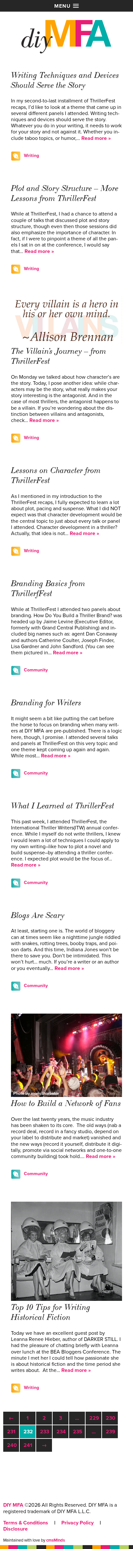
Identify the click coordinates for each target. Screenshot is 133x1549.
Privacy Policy (77, 1523)
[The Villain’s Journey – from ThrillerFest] (66, 343)
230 (110, 1418)
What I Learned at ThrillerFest (62, 806)
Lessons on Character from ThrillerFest (56, 475)
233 (44, 1431)
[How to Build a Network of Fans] (66, 1095)
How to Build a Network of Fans (66, 1103)
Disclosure (15, 1529)
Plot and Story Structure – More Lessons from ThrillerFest (64, 193)
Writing (31, 155)
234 (61, 1431)
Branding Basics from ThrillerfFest (48, 588)
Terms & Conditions (25, 1523)
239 (110, 1431)
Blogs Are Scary (38, 915)
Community (36, 670)
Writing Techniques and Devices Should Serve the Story (65, 80)
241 (28, 1445)
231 (11, 1431)
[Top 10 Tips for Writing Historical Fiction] (66, 1299)
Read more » (96, 138)
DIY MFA (13, 1505)
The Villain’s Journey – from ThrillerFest (58, 356)
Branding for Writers (46, 703)
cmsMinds (55, 1540)
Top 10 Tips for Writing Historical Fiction (50, 1312)
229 (94, 1418)
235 (77, 1431)
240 (12, 1445)
